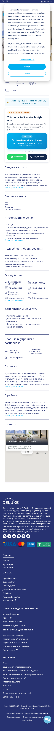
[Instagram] (28, 536)
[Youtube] (14, 536)
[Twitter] (9, 536)
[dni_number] (39, 157)
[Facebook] (5, 536)
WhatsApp (18, 157)
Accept (27, 67)
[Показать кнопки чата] (47, 720)
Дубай (6, 560)
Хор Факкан (8, 567)
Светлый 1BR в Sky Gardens (22, 442)
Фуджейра (8, 564)
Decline (27, 73)
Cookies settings (27, 60)
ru (45, 1)
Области (7, 572)
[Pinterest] (23, 536)
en (48, 1)
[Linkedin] (19, 536)
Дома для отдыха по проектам (21, 608)
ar (51, 1)
